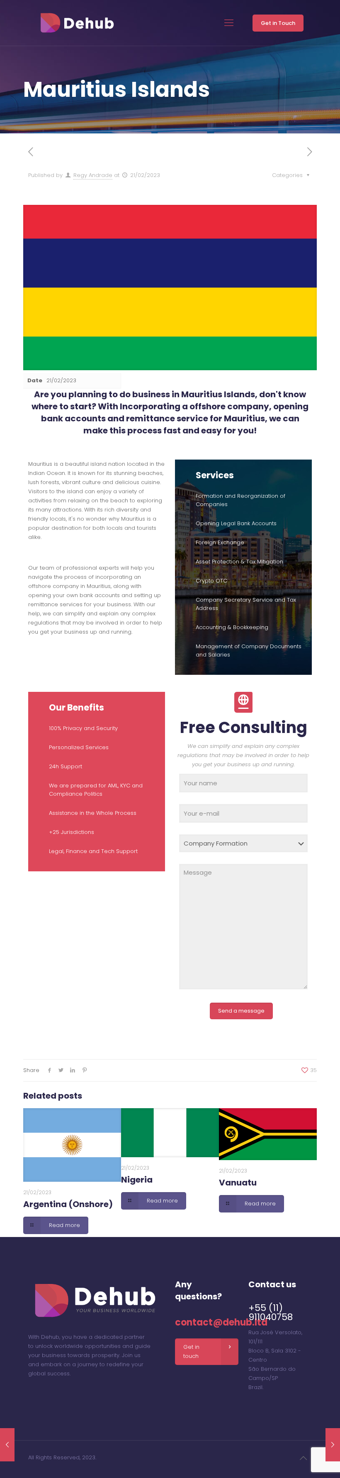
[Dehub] (76, 23)
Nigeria (137, 1179)
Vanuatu (238, 1182)
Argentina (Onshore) (68, 1204)
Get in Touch (278, 23)
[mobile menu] (229, 23)
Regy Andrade (92, 175)
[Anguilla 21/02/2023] (7, 1444)
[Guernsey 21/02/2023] (332, 1444)
